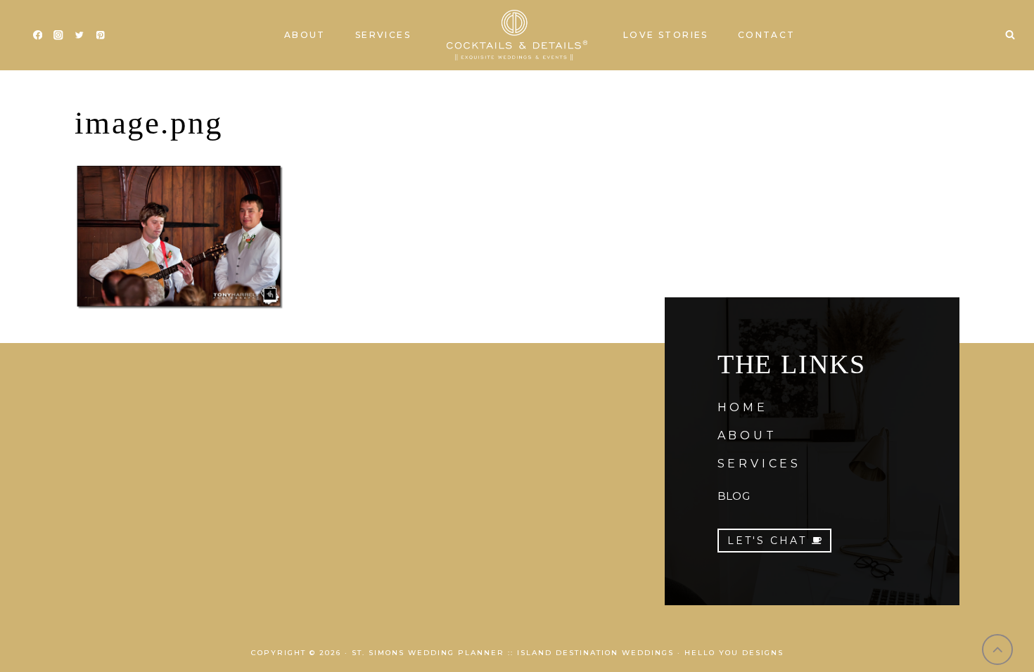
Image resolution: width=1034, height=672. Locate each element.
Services (383, 35)
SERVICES (759, 463)
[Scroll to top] (998, 650)
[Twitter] (79, 35)
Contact (767, 35)
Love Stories (665, 35)
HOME (742, 407)
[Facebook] (37, 35)
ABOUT (747, 435)
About (305, 35)
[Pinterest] (100, 35)
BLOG (733, 496)
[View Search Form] (1010, 35)
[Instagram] (58, 35)
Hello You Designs (734, 652)
